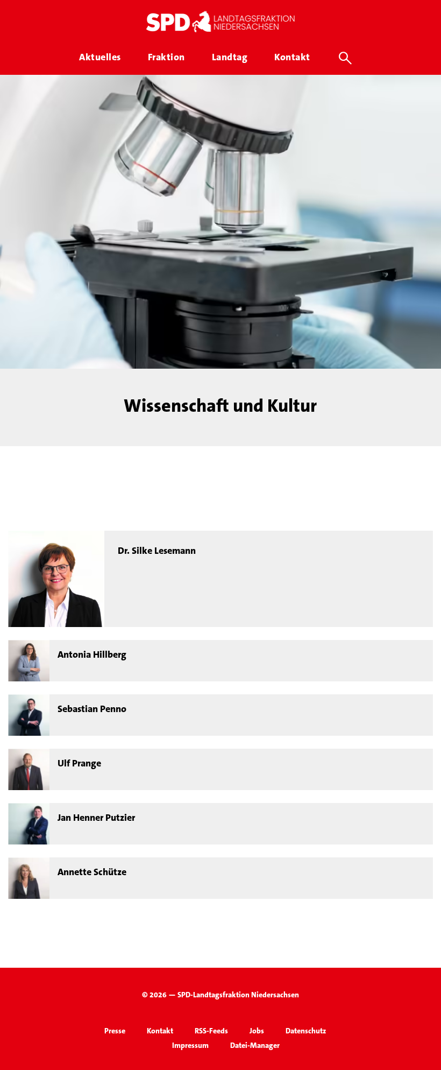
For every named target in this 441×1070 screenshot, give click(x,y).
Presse (114, 1031)
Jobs (257, 1031)
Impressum (190, 1045)
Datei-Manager (255, 1045)
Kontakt (160, 1031)
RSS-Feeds (211, 1031)
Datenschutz (306, 1031)
